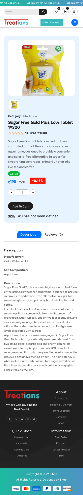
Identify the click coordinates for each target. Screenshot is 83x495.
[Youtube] (21, 419)
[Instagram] (15, 419)
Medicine (30, 116)
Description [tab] (29, 234)
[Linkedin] (28, 419)
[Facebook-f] (9, 419)
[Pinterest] (34, 419)
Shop (54, 474)
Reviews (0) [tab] (54, 234)
